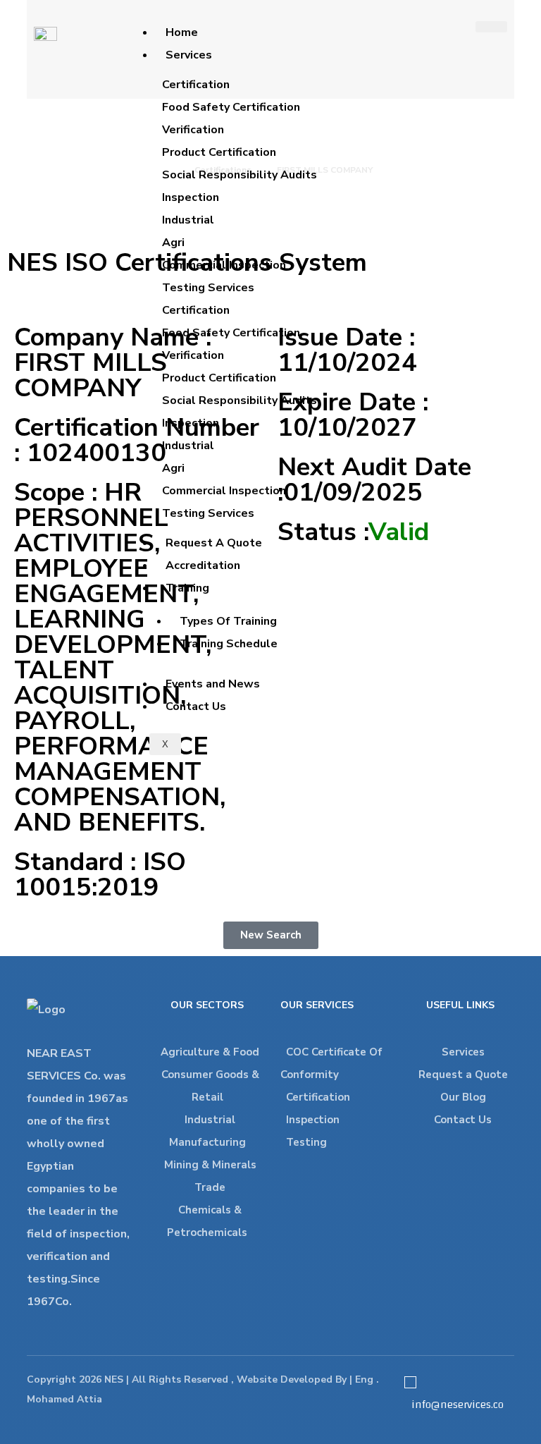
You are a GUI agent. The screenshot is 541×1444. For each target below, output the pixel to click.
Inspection (313, 1120)
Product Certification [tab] (219, 152)
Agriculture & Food (210, 1052)
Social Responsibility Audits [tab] (239, 175)
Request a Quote (463, 1074)
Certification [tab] (196, 84)
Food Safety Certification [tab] (231, 107)
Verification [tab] (193, 129)
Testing (306, 1142)
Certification (318, 1097)
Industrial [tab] (188, 220)
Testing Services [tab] (208, 287)
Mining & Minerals (210, 1165)
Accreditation (203, 565)
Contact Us (196, 706)
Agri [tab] (173, 242)
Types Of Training (228, 621)
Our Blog (463, 1097)
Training (187, 588)
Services (189, 55)
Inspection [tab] (190, 197)
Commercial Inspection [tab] (224, 265)
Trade (209, 1187)
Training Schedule (229, 643)
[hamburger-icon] (491, 26)
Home (182, 32)
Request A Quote (214, 543)
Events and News (213, 684)
